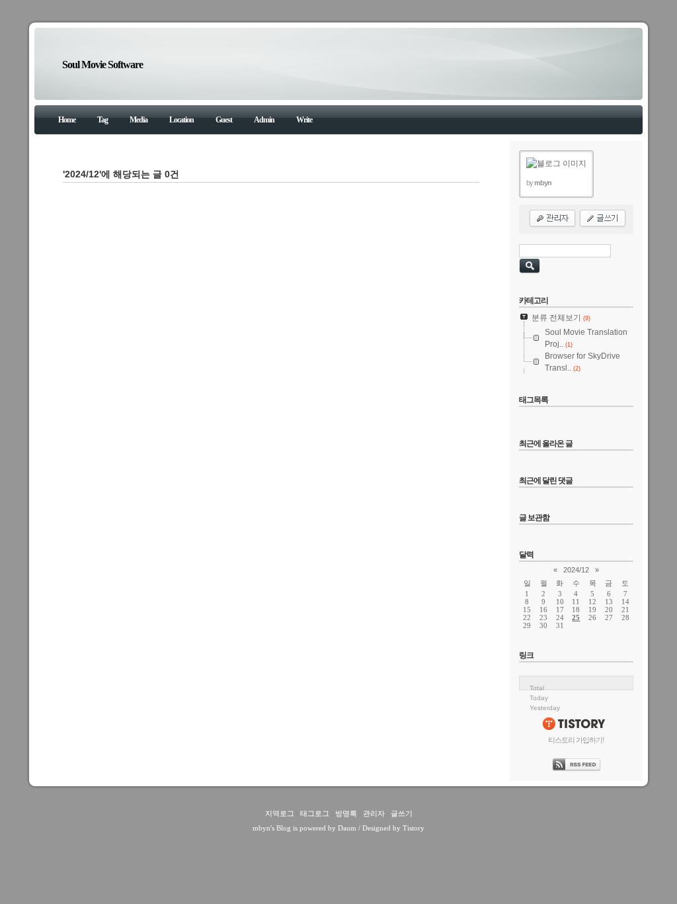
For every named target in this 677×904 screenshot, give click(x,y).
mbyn (261, 828)
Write (304, 119)
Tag (102, 119)
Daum (347, 828)
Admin (264, 119)
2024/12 (576, 570)
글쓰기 (402, 813)
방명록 (346, 813)
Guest (224, 119)
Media (138, 119)
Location (181, 119)
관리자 (374, 813)
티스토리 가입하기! (576, 740)
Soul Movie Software (102, 64)
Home (66, 119)
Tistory (413, 828)
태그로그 (314, 813)
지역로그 (279, 813)
